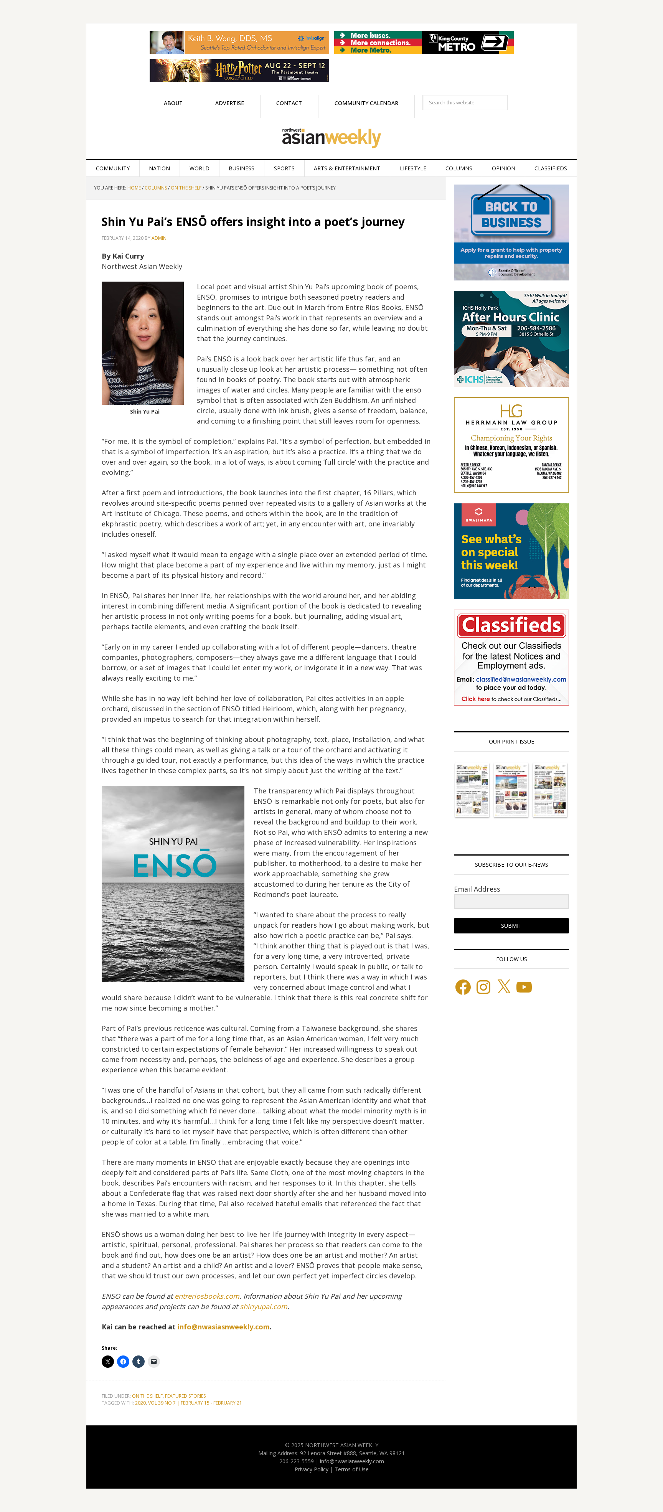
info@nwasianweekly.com (352, 1461)
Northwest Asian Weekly (331, 138)
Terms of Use (352, 1469)
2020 (140, 1403)
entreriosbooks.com (207, 1296)
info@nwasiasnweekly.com (224, 1326)
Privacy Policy (311, 1469)
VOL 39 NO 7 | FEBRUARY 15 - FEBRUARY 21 (195, 1403)
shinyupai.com (263, 1306)
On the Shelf (147, 1396)
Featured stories (185, 1396)
